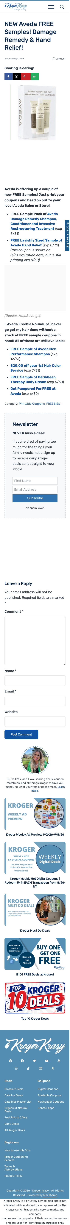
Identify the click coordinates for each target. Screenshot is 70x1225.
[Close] (61, 587)
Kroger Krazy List (66, 235)
